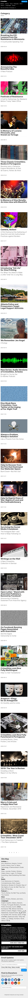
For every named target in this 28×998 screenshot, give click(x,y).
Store (21, 3)
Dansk (19, 914)
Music (8, 873)
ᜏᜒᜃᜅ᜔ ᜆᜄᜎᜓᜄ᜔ (5, 920)
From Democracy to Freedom (10, 881)
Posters (13, 871)
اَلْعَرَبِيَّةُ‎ (20, 912)
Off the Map (8, 889)
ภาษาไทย (4, 916)
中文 (10, 909)
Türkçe (19, 911)
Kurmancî (17, 918)
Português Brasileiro (13, 905)
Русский (23, 905)
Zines (3, 871)
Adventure (7, 863)
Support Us (24, 1)
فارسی (24, 911)
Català (3, 918)
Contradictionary (6, 883)
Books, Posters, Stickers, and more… (12, 899)
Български (4, 909)
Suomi (14, 907)
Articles (3, 861)
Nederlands (4, 912)
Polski (3, 907)
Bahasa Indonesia (17, 909)
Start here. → (22, 950)
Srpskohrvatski (13, 912)
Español (8, 903)
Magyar (14, 911)
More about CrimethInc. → (18, 942)
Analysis (14, 863)
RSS (7, 861)
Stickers (19, 871)
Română (5, 914)
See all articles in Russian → (8, 7)
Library (7, 3)
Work (13, 883)
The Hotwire (5, 895)
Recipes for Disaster (15, 885)
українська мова (12, 916)
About (13, 5)
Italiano (14, 903)
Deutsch (19, 903)
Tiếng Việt (21, 916)
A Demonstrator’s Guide (16, 867)
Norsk (22, 918)
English (3, 903)
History (8, 865)
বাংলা (10, 914)
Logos (12, 873)
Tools (11, 3)
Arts (2, 863)
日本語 (19, 907)
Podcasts (16, 3)
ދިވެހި (7, 918)
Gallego (11, 918)
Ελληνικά (8, 907)
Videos (3, 873)
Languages (8, 5)
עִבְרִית (24, 914)
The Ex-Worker (5, 893)
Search (2, 5)
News (18, 865)
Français (3, 905)
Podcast (4, 891)
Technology (4, 867)
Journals (8, 871)
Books (2, 3)
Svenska (14, 914)
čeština (3, 911)
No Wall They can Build (18, 893)
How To (13, 865)
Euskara (8, 911)
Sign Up (24, 970)
